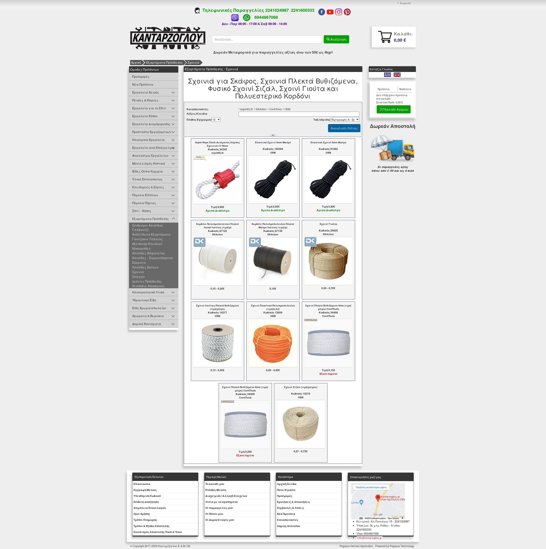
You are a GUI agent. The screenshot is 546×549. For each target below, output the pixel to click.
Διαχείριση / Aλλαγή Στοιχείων (226, 496)
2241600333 (302, 10)
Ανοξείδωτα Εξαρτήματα (151, 234)
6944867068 (266, 17)
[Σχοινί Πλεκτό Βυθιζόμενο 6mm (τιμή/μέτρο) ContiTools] (245, 424)
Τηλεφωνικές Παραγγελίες (232, 10)
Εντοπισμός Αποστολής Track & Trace (158, 532)
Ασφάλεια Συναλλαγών (150, 508)
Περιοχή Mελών (216, 477)
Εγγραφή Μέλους (145, 490)
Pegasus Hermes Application (357, 546)
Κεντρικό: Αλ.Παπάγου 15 (374, 521)
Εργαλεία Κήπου (145, 116)
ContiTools (275, 109)
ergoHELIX (246, 109)
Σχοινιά (193, 62)
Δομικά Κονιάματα (146, 324)
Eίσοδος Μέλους (216, 490)
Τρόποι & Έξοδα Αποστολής (151, 526)
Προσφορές (141, 76)
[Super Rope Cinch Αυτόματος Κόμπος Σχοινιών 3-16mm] (217, 179)
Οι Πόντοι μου (214, 514)
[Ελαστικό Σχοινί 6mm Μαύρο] (273, 179)
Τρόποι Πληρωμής (145, 520)
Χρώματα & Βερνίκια (148, 316)
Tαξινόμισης (322, 120)
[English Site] (397, 74)
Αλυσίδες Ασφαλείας (148, 253)
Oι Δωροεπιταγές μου (219, 520)
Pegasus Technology (402, 546)
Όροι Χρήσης (142, 514)
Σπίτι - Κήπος (141, 211)
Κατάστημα (285, 477)
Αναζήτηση (338, 39)
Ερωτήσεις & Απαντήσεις (293, 502)
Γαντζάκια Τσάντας (147, 239)
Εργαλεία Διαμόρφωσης (151, 124)
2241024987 (277, 10)
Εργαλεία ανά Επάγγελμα (153, 147)
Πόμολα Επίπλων (145, 195)
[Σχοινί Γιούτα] (328, 261)
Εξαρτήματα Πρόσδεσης (164, 62)
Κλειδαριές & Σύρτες (148, 187)
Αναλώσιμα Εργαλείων (150, 155)
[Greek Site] (388, 74)
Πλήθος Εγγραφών (199, 120)
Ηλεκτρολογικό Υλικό (148, 292)
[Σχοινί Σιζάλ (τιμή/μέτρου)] (301, 424)
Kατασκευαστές (287, 520)
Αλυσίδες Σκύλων (145, 267)
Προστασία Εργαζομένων (151, 132)
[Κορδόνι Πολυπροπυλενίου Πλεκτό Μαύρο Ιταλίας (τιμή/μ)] (273, 261)
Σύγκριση (405, 3)
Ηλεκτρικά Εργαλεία (148, 140)
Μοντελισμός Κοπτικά (148, 163)
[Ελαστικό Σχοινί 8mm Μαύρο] (328, 179)
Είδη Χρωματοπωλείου (149, 308)
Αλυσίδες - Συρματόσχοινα (152, 258)
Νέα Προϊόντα (142, 84)
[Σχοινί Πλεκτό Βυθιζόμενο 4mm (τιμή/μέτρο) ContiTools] (328, 342)
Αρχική (136, 62)
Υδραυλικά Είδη (144, 300)
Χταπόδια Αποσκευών (148, 286)
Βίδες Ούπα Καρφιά (147, 171)
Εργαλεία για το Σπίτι (149, 108)
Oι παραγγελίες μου (219, 508)
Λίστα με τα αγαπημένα (221, 502)
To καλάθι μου (214, 484)
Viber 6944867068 (367, 533)
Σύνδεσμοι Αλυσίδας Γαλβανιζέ (147, 227)
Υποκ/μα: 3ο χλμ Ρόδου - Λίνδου (378, 525)
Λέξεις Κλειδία (197, 114)
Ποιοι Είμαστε (286, 490)
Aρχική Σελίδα (286, 484)
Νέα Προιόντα (286, 514)
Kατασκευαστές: (198, 109)
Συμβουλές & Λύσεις (290, 508)
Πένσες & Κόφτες (145, 100)
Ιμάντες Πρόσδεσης (147, 281)
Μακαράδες (141, 248)
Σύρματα (139, 262)
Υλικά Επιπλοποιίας (147, 179)
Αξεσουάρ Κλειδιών (147, 244)
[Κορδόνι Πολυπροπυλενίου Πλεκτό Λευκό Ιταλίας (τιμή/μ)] (217, 261)
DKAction (261, 109)
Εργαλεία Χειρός (145, 92)
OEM (287, 109)
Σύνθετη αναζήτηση (146, 502)
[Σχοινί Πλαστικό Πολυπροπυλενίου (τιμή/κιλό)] (273, 342)
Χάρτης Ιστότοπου (288, 526)
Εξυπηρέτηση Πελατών (149, 477)
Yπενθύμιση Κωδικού (147, 496)
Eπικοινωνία (142, 484)
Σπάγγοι (138, 276)
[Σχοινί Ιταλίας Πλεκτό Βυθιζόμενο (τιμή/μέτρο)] (217, 342)
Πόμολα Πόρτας (144, 203)
